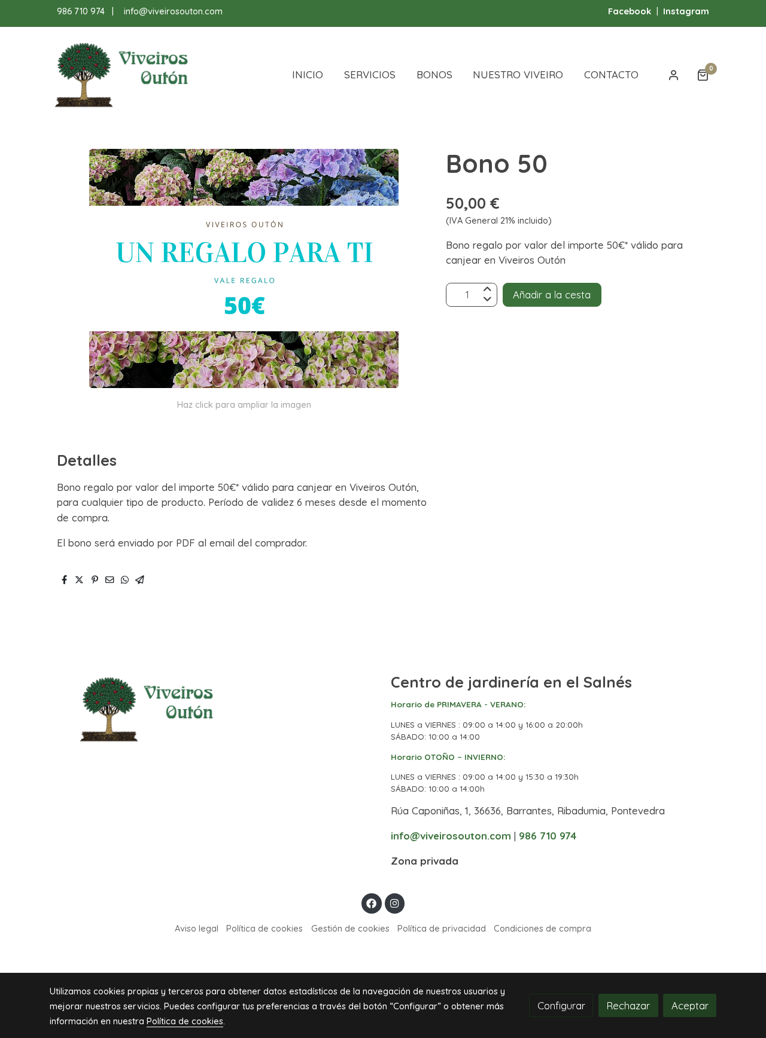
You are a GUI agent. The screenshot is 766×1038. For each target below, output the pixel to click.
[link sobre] (212, 709)
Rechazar (628, 1005)
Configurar (561, 1005)
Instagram (686, 11)
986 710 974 (81, 11)
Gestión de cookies (350, 928)
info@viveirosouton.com (173, 11)
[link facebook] (371, 902)
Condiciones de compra (542, 928)
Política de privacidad (441, 928)
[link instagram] (394, 902)
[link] (126, 75)
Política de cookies (264, 928)
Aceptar (690, 1005)
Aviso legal (196, 928)
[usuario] (673, 75)
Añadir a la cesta (552, 294)
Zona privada (424, 860)
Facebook (629, 11)
